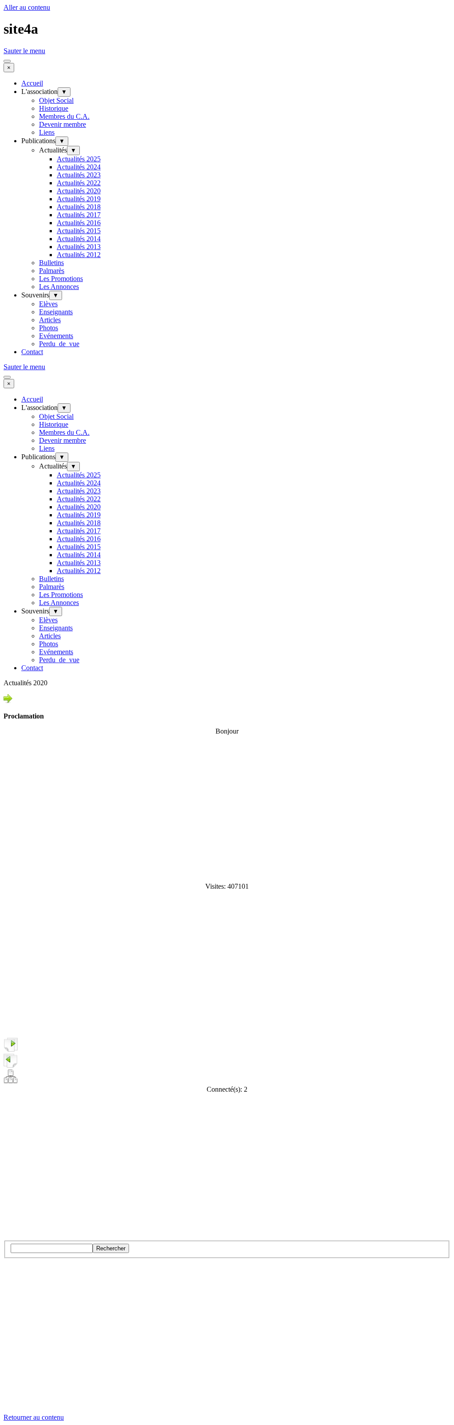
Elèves (48, 304)
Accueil (32, 83)
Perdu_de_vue (59, 343)
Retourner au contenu (34, 1417)
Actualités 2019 (79, 199)
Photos (48, 328)
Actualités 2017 (79, 215)
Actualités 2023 (79, 175)
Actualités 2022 (79, 183)
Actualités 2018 (79, 207)
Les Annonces (59, 286)
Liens (47, 132)
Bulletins (51, 262)
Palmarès (51, 270)
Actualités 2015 (79, 230)
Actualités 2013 (79, 246)
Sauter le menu (24, 51)
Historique (53, 108)
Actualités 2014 (79, 238)
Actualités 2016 (79, 222)
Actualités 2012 (79, 254)
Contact (32, 351)
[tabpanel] (227, 707)
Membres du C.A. (64, 116)
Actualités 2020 (79, 191)
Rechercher (110, 1248)
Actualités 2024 (79, 167)
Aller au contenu (27, 7)
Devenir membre (62, 124)
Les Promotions (61, 278)
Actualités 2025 (79, 159)
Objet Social (56, 100)
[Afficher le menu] (7, 61)
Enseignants (56, 312)
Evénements (56, 336)
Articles (50, 320)
